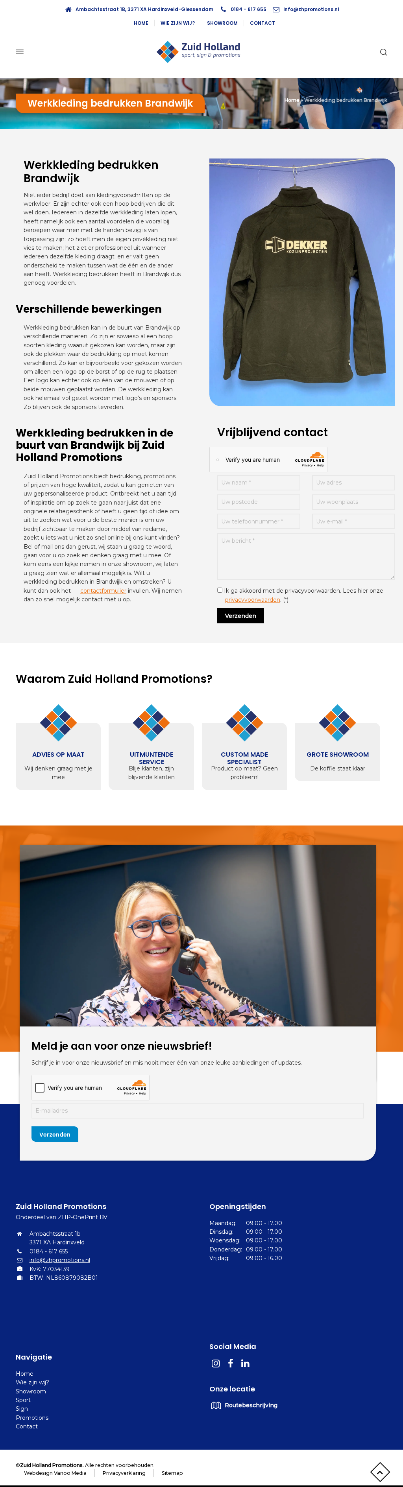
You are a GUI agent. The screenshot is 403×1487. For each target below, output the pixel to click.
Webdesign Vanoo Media (55, 1473)
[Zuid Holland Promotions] (201, 52)
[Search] (382, 52)
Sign (22, 1408)
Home (141, 23)
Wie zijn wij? (178, 23)
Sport (23, 1400)
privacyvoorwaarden (252, 599)
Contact (262, 23)
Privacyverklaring (124, 1473)
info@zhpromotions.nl (311, 9)
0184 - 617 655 (248, 9)
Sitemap (172, 1473)
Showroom (222, 23)
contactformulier (103, 590)
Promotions (32, 1417)
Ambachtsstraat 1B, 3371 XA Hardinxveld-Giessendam (144, 9)
